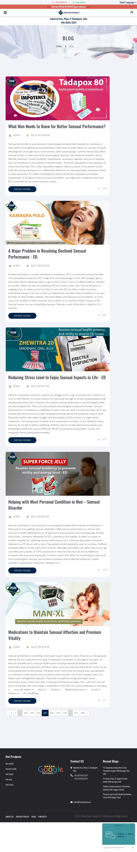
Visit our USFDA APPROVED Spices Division (68, 6)
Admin (17, 135)
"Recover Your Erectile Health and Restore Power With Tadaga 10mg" (117, 796)
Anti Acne (9, 779)
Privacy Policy (22, 816)
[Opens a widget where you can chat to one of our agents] (118, 836)
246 (38, 713)
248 (52, 713)
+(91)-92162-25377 (81, 775)
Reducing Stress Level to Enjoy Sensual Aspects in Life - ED (57, 377)
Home (59, 46)
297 (76, 713)
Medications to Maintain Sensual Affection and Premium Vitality (54, 635)
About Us (10, 816)
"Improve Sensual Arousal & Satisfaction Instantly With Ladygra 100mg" (116, 788)
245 (32, 713)
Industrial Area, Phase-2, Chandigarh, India (68, 18)
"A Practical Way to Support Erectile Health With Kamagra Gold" (115, 780)
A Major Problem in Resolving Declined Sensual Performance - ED (47, 254)
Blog (34, 816)
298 (82, 713)
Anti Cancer (9, 784)
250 (65, 713)
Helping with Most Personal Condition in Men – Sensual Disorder (54, 505)
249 (58, 713)
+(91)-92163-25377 (68, 22)
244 (25, 713)
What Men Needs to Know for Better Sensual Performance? (57, 126)
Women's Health (11, 768)
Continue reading (22, 189)
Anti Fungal (9, 774)
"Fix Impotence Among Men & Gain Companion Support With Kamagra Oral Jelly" (116, 770)
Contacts (42, 816)
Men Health (9, 763)
